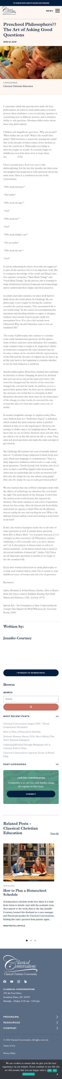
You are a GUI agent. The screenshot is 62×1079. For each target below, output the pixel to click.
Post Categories (14, 764)
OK (49, 1070)
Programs (11, 1016)
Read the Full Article (14, 926)
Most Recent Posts (16, 716)
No (55, 1070)
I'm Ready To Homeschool (31, 672)
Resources (11, 1022)
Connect (31, 794)
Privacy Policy (9, 1053)
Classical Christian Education (18, 86)
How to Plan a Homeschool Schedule (22, 732)
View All (54, 834)
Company (10, 1028)
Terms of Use (9, 1046)
